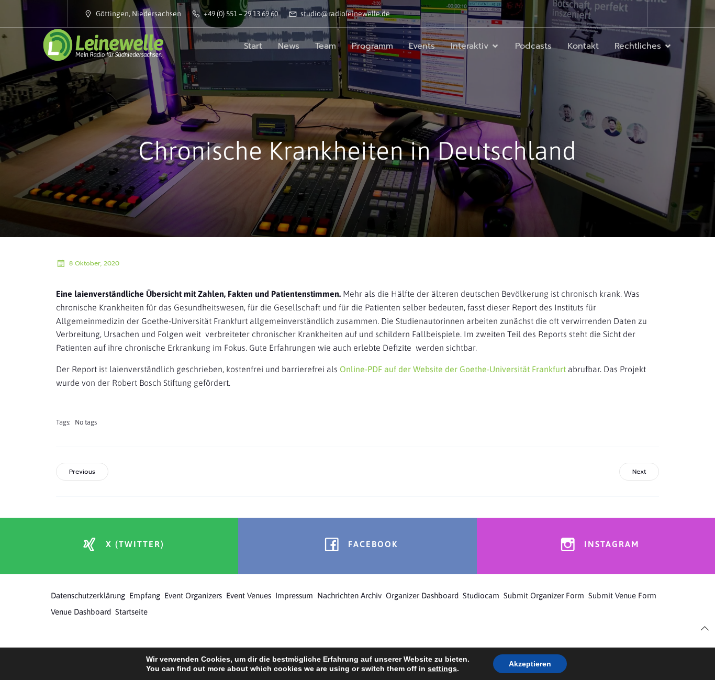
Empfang (144, 595)
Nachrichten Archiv (349, 595)
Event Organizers (193, 595)
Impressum (294, 595)
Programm (372, 46)
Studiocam (481, 595)
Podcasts (533, 46)
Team (325, 46)
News (288, 46)
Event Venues (248, 595)
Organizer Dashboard (422, 595)
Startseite (131, 611)
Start (253, 46)
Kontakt (583, 46)
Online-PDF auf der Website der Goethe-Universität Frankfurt (454, 369)
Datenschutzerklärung (88, 595)
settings (442, 668)
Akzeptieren (530, 664)
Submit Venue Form (622, 595)
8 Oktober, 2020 (94, 263)
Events (422, 46)
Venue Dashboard (81, 611)
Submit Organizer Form (544, 595)
